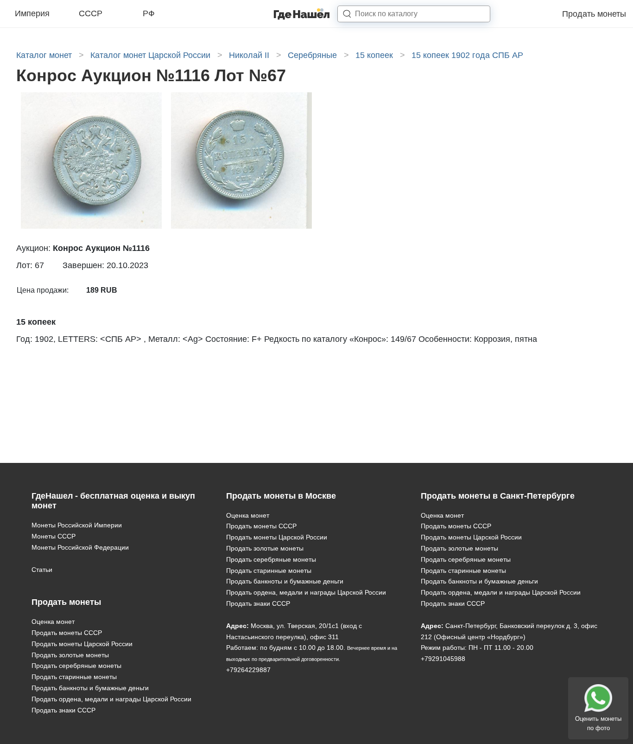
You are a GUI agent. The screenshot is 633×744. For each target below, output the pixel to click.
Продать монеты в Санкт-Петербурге (498, 495)
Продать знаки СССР (63, 710)
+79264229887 (248, 669)
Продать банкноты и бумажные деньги (90, 688)
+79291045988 (443, 658)
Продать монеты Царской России (82, 644)
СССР (90, 13)
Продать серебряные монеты (76, 665)
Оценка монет (53, 621)
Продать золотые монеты (70, 655)
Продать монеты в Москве (281, 495)
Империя (32, 13)
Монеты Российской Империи (77, 525)
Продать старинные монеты (74, 676)
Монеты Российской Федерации (80, 547)
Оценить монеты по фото (598, 723)
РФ (149, 13)
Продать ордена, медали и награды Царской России (111, 699)
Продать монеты (594, 14)
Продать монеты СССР (67, 632)
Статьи (42, 569)
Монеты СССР (54, 536)
